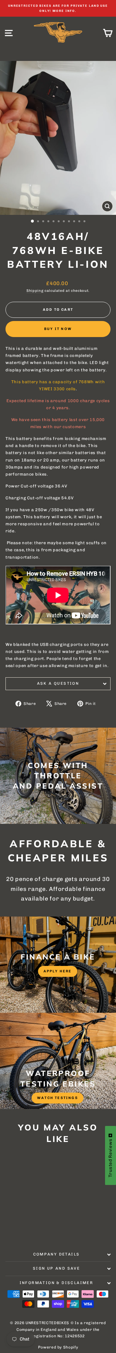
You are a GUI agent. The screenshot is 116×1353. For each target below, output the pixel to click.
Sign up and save (56, 1268)
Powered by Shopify (58, 1347)
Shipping (34, 291)
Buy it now (58, 329)
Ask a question (58, 683)
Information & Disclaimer (56, 1283)
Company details (56, 1254)
